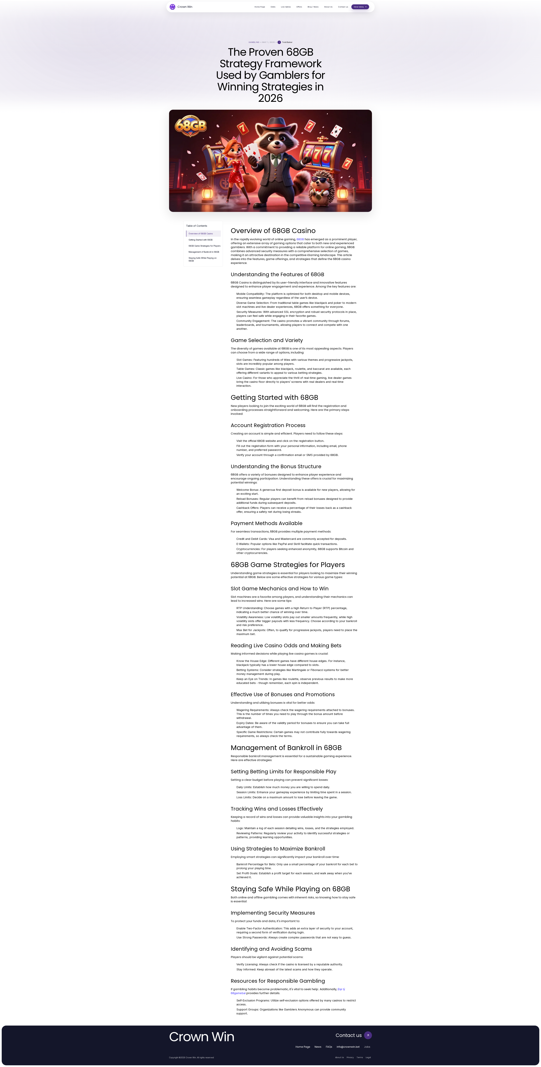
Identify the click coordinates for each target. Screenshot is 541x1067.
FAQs (329, 1047)
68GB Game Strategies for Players (204, 246)
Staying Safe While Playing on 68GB (203, 259)
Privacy (350, 1057)
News (318, 1047)
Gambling (254, 42)
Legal (368, 1057)
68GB (300, 239)
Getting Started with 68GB (201, 240)
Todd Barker (287, 42)
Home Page (303, 1047)
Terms (360, 1057)
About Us (339, 1057)
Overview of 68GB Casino (201, 233)
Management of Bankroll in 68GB (204, 252)
